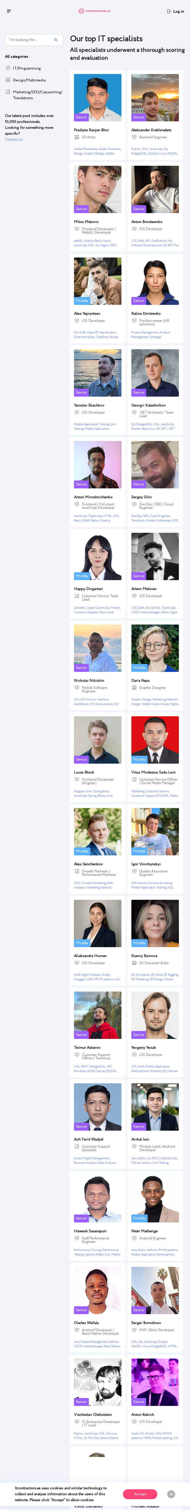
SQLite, (136, 1163)
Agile (173, 612)
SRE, (146, 516)
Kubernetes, (164, 520)
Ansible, (151, 520)
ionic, (90, 791)
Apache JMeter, (95, 1254)
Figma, (174, 704)
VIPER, (147, 1438)
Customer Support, (86, 612)
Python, (136, 149)
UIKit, (90, 979)
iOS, (134, 241)
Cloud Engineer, (160, 516)
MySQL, (172, 153)
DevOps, (137, 516)
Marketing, (138, 791)
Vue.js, (107, 241)
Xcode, (114, 337)
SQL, (145, 149)
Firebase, (95, 975)
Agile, (86, 975)
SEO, (77, 883)
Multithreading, (162, 1438)
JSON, (91, 1071)
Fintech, (116, 608)
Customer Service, (157, 791)
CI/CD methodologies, (146, 612)
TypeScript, (95, 516)
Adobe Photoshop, (86, 149)
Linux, (163, 153)
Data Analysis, (107, 1163)
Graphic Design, (95, 153)
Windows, (80, 1071)
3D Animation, (141, 975)
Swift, (141, 241)
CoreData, (103, 337)
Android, (156, 1071)
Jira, (98, 245)
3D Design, (157, 979)
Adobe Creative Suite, (156, 704)
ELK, (108, 1254)
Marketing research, (99, 887)
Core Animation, (85, 337)
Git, (166, 149)
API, (148, 241)
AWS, (113, 245)
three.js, (89, 241)
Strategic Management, (146, 339)
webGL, (79, 241)
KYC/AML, (163, 796)
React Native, (112, 1346)
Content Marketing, (94, 883)
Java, (134, 1158)
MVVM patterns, (105, 979)
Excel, (78, 1158)
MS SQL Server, (98, 1438)
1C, (86, 1438)
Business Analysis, (86, 1163)
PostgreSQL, (139, 153)
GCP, (175, 520)
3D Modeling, (140, 979)
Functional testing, (160, 883)
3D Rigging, (171, 975)
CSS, (116, 516)
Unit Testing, (160, 1163)
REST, (85, 1067)
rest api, (101, 1071)
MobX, (86, 520)
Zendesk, (80, 608)
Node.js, (105, 520)
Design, (79, 153)
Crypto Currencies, (98, 608)
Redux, (95, 520)
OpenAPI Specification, (102, 333)
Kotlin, (166, 612)
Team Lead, (106, 612)
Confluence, (159, 241)
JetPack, (152, 1250)
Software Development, (147, 245)
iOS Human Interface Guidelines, (154, 1073)
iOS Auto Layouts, (101, 704)
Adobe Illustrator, (109, 149)
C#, (158, 429)
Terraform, (138, 520)
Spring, (93, 796)
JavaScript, (156, 149)
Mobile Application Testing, (92, 424)
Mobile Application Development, (91, 431)
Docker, (153, 153)
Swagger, (80, 979)
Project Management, (145, 333)
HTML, (108, 516)
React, (99, 241)
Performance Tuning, (88, 1250)
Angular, (80, 791)
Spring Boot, (101, 791)
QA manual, (139, 883)
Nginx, (105, 245)
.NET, (164, 429)
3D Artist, (157, 975)
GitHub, (156, 608)
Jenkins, (147, 1163)
